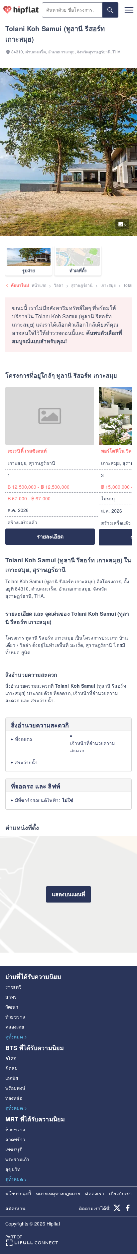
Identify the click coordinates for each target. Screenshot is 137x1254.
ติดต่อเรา (94, 1193)
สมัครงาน (15, 1208)
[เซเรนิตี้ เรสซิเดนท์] (51, 416)
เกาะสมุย (108, 285)
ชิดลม (11, 1068)
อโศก (10, 1058)
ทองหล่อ (13, 1098)
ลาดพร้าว (15, 1139)
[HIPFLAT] (21, 10)
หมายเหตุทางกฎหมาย (58, 1193)
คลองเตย (14, 1026)
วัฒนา (11, 1006)
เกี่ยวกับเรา (120, 1193)
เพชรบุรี (13, 1149)
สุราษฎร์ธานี (82, 285)
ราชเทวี (13, 986)
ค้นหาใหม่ (20, 285)
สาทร (11, 996)
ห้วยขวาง (15, 1016)
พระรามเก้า (17, 1159)
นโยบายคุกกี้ (18, 1193)
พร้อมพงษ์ (15, 1088)
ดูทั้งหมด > (16, 1036)
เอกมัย (11, 1078)
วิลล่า (58, 285)
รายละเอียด (50, 536)
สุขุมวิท (13, 1169)
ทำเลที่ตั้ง (77, 270)
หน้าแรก (39, 285)
